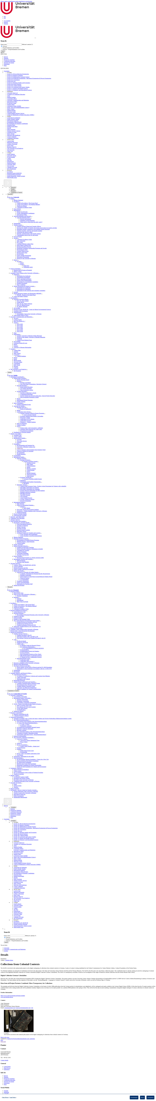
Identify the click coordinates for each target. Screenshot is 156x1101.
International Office (12, 101)
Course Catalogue (11, 136)
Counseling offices (12, 98)
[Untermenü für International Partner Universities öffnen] (31, 698)
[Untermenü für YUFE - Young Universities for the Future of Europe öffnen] (41, 704)
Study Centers (10, 109)
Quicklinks (7, 71)
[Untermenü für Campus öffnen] (15, 349)
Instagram (6, 1092)
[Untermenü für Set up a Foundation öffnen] (28, 745)
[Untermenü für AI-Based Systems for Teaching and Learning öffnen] (41, 533)
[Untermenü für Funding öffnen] (22, 749)
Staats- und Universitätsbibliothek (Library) (18, 107)
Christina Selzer (9, 960)
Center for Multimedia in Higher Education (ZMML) (20, 115)
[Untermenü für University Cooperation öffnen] (23, 695)
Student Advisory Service (13, 131)
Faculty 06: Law (11, 81)
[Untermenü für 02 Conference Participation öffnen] (35, 647)
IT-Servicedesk (11, 157)
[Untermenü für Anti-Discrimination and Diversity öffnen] (31, 216)
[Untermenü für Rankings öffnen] (19, 597)
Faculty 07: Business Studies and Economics (18, 82)
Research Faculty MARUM (14, 173)
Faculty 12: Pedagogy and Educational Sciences (19, 90)
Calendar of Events (12, 167)
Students (6, 58)
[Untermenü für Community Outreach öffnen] (22, 768)
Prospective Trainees (15, 813)
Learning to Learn (11, 132)
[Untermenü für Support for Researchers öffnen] (23, 632)
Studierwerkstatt (11, 110)
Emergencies (10, 161)
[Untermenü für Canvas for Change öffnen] (27, 739)
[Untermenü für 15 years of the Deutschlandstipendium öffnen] (37, 723)
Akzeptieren (150, 1097)
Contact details (4, 1060)
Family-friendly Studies (13, 119)
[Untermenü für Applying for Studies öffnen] (25, 406)
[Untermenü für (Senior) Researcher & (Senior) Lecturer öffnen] (35, 286)
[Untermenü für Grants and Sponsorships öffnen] (23, 717)
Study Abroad (10, 133)
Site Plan (9, 160)
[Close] (7, 374)
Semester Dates (11, 125)
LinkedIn (6, 1093)
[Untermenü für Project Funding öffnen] (22, 556)
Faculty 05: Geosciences (13, 80)
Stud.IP (9, 128)
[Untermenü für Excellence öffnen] (16, 603)
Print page (3, 1041)
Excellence (10, 171)
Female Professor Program (14, 174)
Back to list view (5, 1037)
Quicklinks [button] (7, 819)
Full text (4, 46)
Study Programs (11, 129)
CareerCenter (10, 141)
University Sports (11, 155)
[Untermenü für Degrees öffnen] (21, 381)
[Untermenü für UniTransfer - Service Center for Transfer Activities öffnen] (37, 790)
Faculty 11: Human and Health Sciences (17, 88)
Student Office (11, 104)
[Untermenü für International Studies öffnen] (24, 457)
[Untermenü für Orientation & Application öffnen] (24, 377)
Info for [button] (6, 805)
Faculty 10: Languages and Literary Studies (18, 87)
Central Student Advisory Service (15, 113)
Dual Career (10, 145)
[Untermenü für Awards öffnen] (18, 238)
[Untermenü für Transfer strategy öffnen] (22, 225)
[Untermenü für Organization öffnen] (17, 298)
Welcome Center (11, 112)
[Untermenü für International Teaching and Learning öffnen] (33, 559)
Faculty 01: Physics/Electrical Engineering (18, 74)
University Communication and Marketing (18, 100)
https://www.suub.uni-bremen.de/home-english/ (13, 995)
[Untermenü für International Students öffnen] (25, 502)
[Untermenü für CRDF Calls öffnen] (24, 644)
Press (5, 65)
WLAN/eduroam (11, 168)
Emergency (7, 1069)
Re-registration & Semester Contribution (17, 123)
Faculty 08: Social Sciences (14, 84)
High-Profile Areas (12, 177)
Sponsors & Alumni (9, 62)
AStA (8, 96)
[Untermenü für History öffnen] (18, 260)
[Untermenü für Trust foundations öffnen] (23, 758)
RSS (2, 1040)
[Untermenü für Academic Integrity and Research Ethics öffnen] (31, 673)
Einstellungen (134, 1097)
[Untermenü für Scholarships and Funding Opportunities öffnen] (41, 482)
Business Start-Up (11, 147)
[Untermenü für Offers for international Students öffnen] (34, 505)
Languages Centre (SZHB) (14, 106)
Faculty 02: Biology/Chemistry (15, 75)
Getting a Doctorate (12, 144)
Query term (4, 44)
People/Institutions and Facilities (10, 48)
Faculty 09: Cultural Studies (14, 85)
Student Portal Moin (12, 126)
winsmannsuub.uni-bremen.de (18, 1007)
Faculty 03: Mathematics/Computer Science (18, 77)
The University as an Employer (15, 148)
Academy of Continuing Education (16, 94)
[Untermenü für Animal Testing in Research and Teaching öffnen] (35, 682)
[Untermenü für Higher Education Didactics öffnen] (28, 546)
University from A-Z (12, 93)
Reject (142, 1097)
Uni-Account (10, 166)
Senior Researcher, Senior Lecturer (16, 176)
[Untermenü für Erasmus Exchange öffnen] (30, 460)
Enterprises (7, 64)
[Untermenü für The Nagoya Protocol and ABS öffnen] (30, 666)
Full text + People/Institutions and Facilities (13, 49)
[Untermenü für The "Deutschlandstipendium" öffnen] (29, 720)
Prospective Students (9, 59)
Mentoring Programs (12, 142)
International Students (12, 120)
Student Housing (11, 163)
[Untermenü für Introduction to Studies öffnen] (26, 438)
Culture (9, 158)
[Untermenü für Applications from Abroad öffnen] (31, 412)
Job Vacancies (10, 150)
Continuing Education (9, 61)
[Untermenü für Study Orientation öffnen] (23, 403)
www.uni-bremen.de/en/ (7, 997)
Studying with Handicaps (13, 135)
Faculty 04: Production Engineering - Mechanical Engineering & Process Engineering (29, 78)
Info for (6, 57)
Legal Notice (7, 1066)
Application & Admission (13, 117)
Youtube (6, 1090)
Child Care (10, 151)
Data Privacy (7, 1068)
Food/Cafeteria (11, 154)
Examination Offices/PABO (14, 122)
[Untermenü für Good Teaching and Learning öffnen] (26, 521)
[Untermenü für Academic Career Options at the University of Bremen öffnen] (39, 273)
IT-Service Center (11, 103)
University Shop (11, 164)
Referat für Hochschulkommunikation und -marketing (21, 1038)
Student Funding (11, 97)
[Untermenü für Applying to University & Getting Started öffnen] (38, 572)
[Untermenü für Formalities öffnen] (20, 444)
